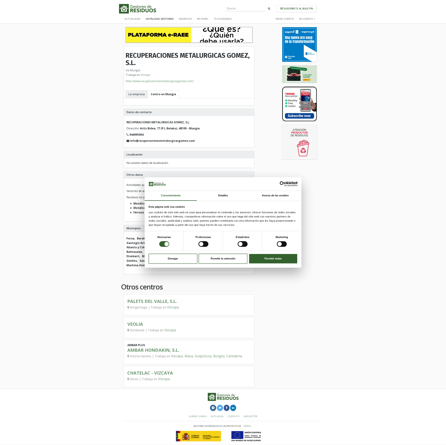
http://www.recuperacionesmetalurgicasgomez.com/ (160, 81)
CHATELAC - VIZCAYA (150, 373)
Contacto (234, 416)
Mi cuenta (306, 18)
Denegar (173, 258)
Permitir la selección (223, 258)
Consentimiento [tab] (170, 195)
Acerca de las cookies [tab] (275, 195)
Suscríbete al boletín (298, 8)
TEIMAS (247, 426)
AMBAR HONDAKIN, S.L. (153, 350)
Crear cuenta (284, 18)
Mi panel (203, 18)
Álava (188, 356)
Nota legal (217, 416)
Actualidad (132, 18)
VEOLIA (135, 324)
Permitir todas (273, 258)
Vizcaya (145, 75)
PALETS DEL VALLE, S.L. (152, 301)
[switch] (203, 244)
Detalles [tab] (223, 195)
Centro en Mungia (163, 94)
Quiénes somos (198, 416)
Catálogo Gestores (160, 18)
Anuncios (185, 18)
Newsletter (250, 416)
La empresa (136, 94)
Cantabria (234, 356)
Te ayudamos (223, 18)
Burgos (219, 356)
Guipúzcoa (203, 356)
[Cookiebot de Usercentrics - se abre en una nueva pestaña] (282, 184)
